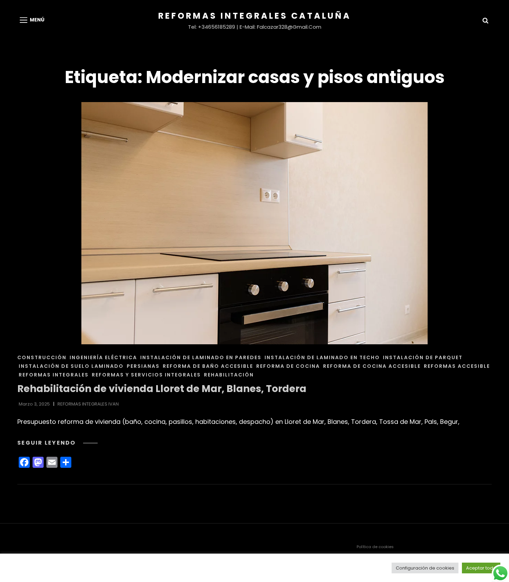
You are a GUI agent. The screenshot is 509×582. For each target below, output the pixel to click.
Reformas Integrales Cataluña (254, 15)
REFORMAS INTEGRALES (54, 374)
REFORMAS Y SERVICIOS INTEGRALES (146, 374)
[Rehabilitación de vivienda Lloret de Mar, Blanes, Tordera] (254, 223)
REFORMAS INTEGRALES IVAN (88, 404)
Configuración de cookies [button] (425, 568)
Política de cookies (375, 546)
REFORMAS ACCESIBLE (457, 366)
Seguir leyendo (57, 442)
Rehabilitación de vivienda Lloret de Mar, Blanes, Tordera (161, 388)
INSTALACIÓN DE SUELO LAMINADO (71, 366)
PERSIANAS (143, 366)
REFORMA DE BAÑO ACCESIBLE (208, 366)
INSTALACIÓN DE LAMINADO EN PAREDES (200, 357)
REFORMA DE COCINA (288, 366)
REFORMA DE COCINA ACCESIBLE (372, 366)
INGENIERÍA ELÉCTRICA (103, 357)
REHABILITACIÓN (229, 374)
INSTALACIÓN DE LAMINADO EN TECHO (322, 357)
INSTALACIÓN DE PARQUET (423, 357)
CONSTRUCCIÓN (41, 357)
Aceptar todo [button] (481, 568)
